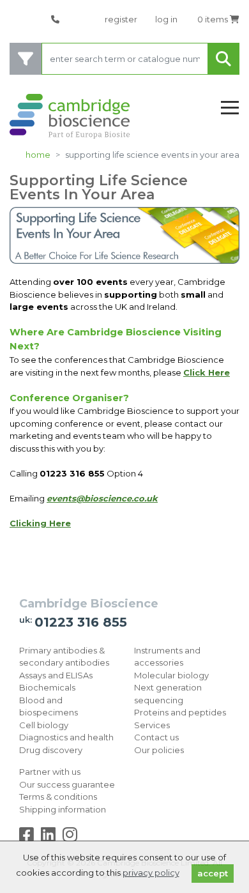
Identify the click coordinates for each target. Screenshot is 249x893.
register (121, 19)
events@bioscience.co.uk (102, 498)
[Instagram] (70, 837)
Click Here (206, 372)
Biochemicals (47, 687)
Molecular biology (171, 675)
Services (152, 725)
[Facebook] (29, 837)
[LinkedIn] (51, 837)
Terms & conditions (58, 796)
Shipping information (62, 809)
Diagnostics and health (66, 737)
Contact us (156, 737)
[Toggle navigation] (229, 108)
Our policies (159, 750)
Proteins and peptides (180, 712)
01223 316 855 (80, 622)
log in (166, 19)
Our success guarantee (67, 784)
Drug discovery (50, 750)
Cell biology (43, 725)
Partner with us (49, 772)
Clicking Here (40, 523)
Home (38, 154)
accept (212, 873)
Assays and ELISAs (56, 675)
